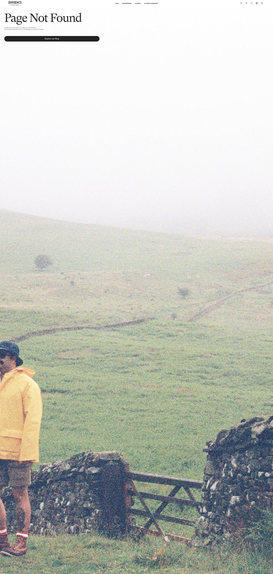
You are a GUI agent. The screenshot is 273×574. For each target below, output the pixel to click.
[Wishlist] (251, 3)
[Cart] (261, 3)
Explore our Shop (52, 39)
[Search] (241, 3)
